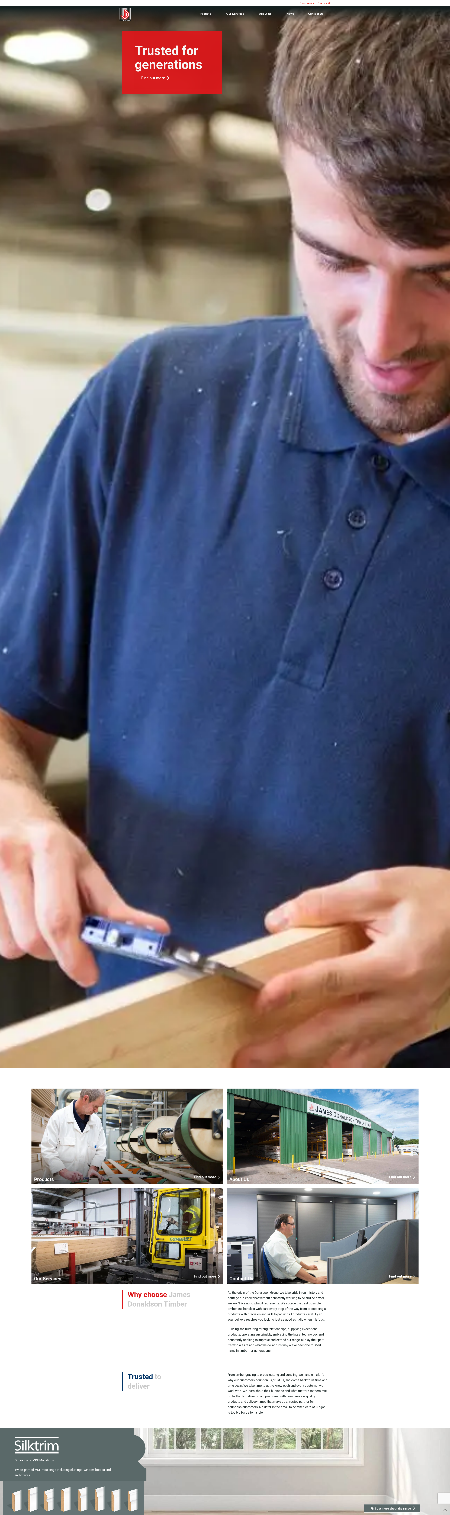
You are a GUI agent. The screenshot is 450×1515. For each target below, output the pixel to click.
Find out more (153, 78)
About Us (323, 1137)
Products (127, 1137)
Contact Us (323, 1236)
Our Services (127, 1236)
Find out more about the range (391, 1508)
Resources (307, 3)
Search (323, 3)
